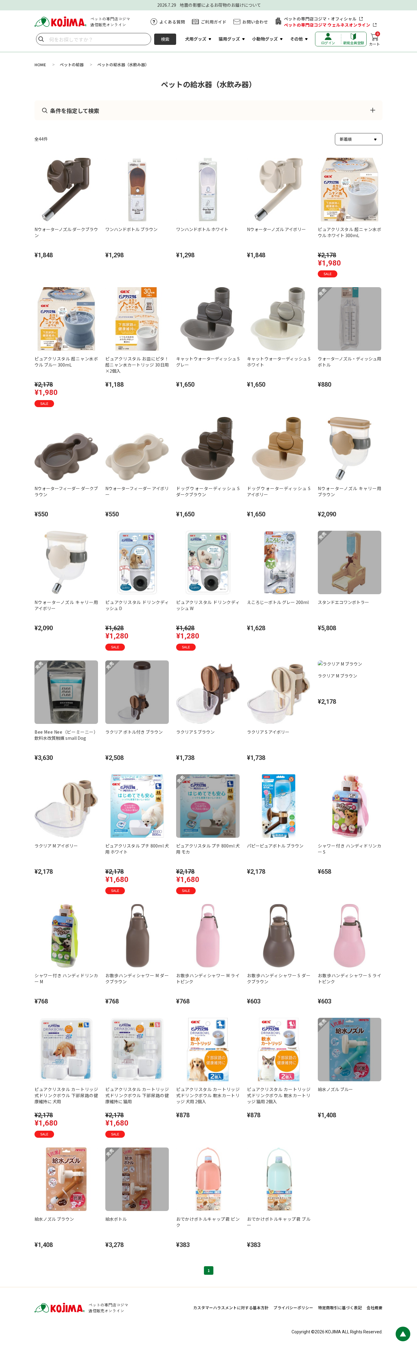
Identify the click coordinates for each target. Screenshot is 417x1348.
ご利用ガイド (214, 22)
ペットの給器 (72, 64)
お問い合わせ (255, 22)
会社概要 (375, 1307)
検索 (165, 39)
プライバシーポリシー (293, 1307)
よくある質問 (172, 22)
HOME (40, 64)
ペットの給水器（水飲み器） (123, 64)
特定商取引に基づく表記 (340, 1307)
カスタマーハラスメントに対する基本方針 (231, 1307)
